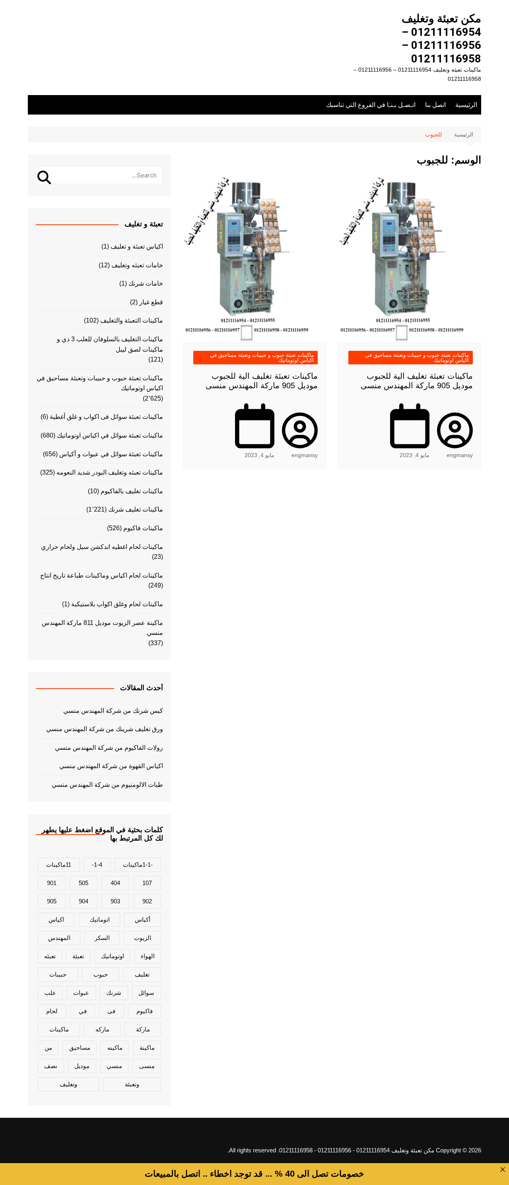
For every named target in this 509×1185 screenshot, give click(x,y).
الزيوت (142, 937)
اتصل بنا (435, 104)
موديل (81, 1065)
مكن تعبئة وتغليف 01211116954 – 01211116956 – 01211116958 (441, 38)
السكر (102, 937)
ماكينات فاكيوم (143, 528)
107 (147, 883)
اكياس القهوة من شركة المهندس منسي (111, 766)
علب (50, 992)
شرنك (113, 992)
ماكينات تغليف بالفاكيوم (132, 491)
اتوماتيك (99, 919)
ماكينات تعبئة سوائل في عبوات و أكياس (111, 454)
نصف (50, 1065)
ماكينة (147, 1047)
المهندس (59, 937)
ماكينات (59, 1029)
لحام (52, 1011)
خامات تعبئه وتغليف (137, 265)
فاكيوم (144, 1011)
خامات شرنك (145, 283)
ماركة (143, 1029)
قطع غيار (151, 302)
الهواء (148, 956)
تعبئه (50, 956)
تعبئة (78, 956)
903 (115, 901)
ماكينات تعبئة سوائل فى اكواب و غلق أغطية (106, 416)
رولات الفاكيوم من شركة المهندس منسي (109, 747)
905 (51, 901)
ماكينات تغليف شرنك (135, 509)
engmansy (460, 455)
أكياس (142, 919)
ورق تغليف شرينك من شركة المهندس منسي (104, 729)
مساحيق (79, 1047)
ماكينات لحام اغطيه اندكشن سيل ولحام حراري (102, 546)
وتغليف (68, 1084)
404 (115, 883)
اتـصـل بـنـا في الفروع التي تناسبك (371, 104)
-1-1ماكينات (138, 864)
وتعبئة (132, 1084)
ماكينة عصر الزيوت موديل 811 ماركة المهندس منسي (102, 627)
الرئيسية (466, 104)
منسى (147, 1065)
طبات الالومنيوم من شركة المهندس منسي (107, 784)
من (48, 1047)
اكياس (56, 919)
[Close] (502, 1169)
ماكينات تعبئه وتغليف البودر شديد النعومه (109, 472)
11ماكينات (58, 864)
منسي (114, 1065)
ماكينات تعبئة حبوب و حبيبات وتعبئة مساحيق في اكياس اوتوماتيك (417, 357)
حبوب (100, 974)
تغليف (142, 974)
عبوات (81, 992)
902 (147, 901)
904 (83, 901)
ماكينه (114, 1047)
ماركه (102, 1029)
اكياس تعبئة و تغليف (137, 246)
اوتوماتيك (112, 956)
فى (111, 1011)
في (83, 1011)
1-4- (97, 864)
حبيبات (57, 974)
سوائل (146, 992)
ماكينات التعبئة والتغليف (131, 320)
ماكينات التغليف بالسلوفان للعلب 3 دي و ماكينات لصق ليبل (110, 344)
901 (51, 883)
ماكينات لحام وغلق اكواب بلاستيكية (117, 604)
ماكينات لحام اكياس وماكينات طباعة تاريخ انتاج (101, 575)
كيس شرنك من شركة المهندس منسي (113, 710)
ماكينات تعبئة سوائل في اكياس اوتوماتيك (110, 435)
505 (83, 883)
